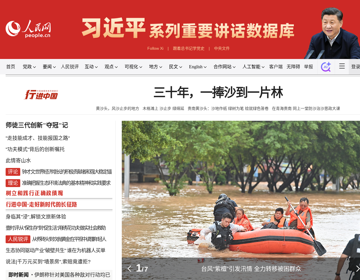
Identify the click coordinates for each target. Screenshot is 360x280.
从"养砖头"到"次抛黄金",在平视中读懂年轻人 (68, 239)
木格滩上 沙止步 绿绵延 (163, 108)
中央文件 (222, 48)
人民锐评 (70, 66)
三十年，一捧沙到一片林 (218, 93)
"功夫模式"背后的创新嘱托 (35, 149)
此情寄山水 (18, 160)
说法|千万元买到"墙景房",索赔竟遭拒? (48, 262)
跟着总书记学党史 (188, 48)
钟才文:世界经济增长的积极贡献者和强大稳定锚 (66, 172)
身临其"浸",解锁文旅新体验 (36, 217)
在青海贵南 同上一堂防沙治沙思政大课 (306, 108)
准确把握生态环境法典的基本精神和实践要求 (66, 183)
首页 (10, 66)
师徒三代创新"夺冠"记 (37, 125)
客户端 (276, 66)
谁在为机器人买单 (86, 250)
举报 (308, 66)
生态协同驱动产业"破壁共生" (36, 250)
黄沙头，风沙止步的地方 (117, 108)
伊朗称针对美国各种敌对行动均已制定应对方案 (90, 275)
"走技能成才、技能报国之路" (38, 138)
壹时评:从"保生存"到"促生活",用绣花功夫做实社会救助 (55, 228)
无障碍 (293, 66)
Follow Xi (155, 48)
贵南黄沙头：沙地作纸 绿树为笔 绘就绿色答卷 (228, 108)
